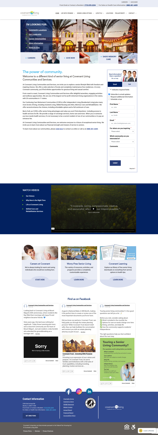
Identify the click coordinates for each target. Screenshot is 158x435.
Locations (109, 13)
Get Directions (31, 416)
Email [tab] (115, 84)
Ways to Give (34, 47)
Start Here (40, 279)
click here (59, 129)
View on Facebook (50, 360)
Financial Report (68, 413)
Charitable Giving (68, 399)
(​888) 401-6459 (132, 5)
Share (57, 360)
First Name (114, 104)
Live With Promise (67, 13)
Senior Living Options (84, 13)
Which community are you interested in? (119, 137)
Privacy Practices (48, 431)
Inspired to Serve (68, 402)
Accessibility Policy (69, 416)
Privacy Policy (27, 431)
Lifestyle (99, 13)
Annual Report (67, 410)
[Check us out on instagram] (78, 391)
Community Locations (38, 30)
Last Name (114, 112)
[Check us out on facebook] (68, 391)
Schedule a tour (116, 99)
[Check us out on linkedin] (89, 391)
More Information (36, 43)
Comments (114, 146)
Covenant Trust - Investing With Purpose (77, 354)
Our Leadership (35, 34)
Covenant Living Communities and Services (40, 305)
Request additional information (122, 97)
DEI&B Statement (68, 404)
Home (57, 13)
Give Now (134, 2)
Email (112, 120)
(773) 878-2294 (90, 5)
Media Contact (67, 407)
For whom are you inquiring (120, 128)
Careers (125, 2)
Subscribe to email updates (120, 94)
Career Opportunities (37, 39)
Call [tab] (129, 84)
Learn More (79, 279)
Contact (132, 13)
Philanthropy (120, 13)
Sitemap (37, 431)
